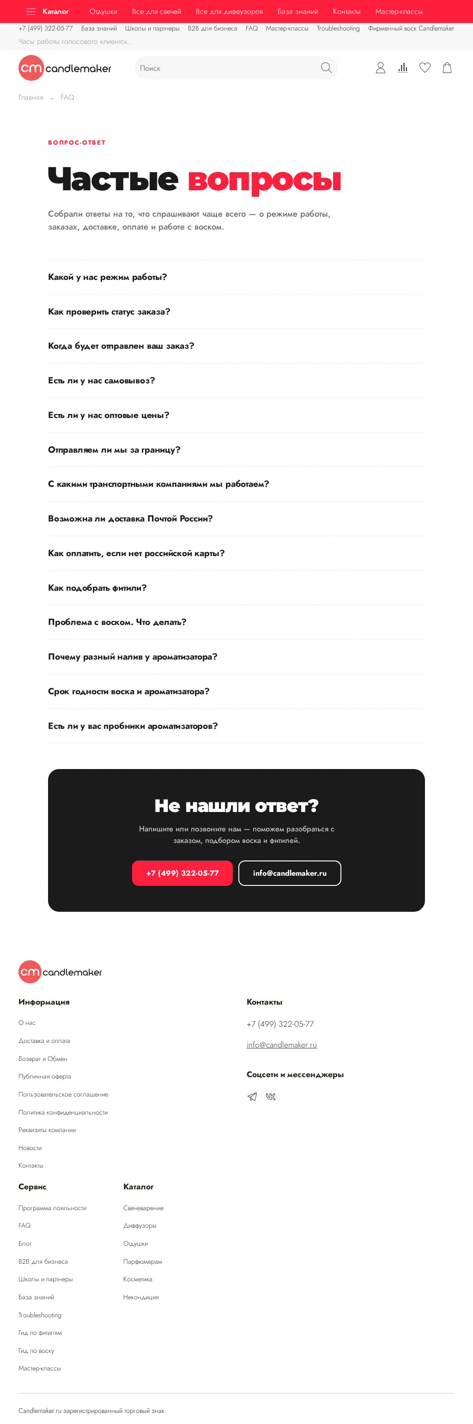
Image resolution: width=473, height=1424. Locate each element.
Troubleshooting (338, 28)
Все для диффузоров (229, 11)
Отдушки (103, 11)
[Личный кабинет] (380, 68)
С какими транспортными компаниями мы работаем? (158, 483)
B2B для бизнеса (212, 28)
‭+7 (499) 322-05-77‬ (45, 28)
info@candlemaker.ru (290, 873)
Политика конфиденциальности (63, 1112)
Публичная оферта (44, 1076)
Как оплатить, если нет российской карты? (136, 552)
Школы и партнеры (152, 28)
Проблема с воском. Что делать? (117, 621)
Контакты (347, 11)
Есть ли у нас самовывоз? (101, 380)
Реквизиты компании (47, 1129)
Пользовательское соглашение (63, 1094)
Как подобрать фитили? (97, 587)
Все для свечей (156, 11)
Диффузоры (140, 1225)
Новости (30, 1147)
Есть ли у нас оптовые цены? (109, 414)
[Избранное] (425, 68)
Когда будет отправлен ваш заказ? (121, 345)
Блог (25, 1243)
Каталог (55, 11)
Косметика (137, 1279)
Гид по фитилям (40, 1332)
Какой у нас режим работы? (107, 276)
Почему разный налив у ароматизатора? (133, 656)
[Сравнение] (402, 68)
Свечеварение (143, 1207)
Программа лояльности (52, 1207)
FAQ (252, 28)
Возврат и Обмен (42, 1058)
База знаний (298, 11)
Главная (30, 97)
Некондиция (141, 1297)
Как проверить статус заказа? (109, 311)
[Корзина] (447, 68)
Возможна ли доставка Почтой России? (130, 518)
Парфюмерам (142, 1261)
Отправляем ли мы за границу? (114, 449)
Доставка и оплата (44, 1040)
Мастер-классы (287, 28)
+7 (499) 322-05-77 (182, 873)
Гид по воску (36, 1350)
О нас (27, 1022)
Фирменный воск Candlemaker (411, 28)
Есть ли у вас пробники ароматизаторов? (133, 725)
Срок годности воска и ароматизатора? (129, 691)
